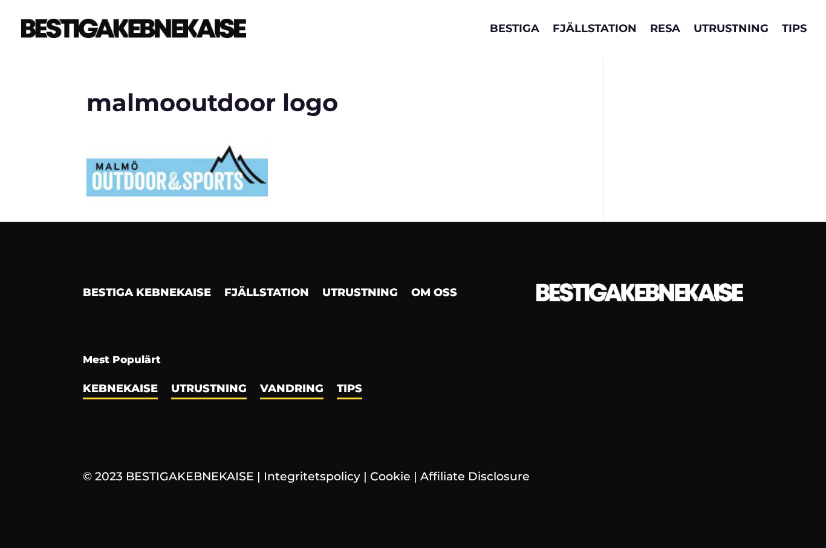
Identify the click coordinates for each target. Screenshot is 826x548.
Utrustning (731, 29)
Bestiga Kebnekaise (147, 293)
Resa (665, 29)
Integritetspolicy (312, 476)
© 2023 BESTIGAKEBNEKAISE (168, 476)
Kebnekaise (120, 389)
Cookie (390, 476)
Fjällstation (595, 29)
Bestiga (514, 29)
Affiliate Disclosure (475, 476)
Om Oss (434, 293)
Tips (794, 29)
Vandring (292, 389)
